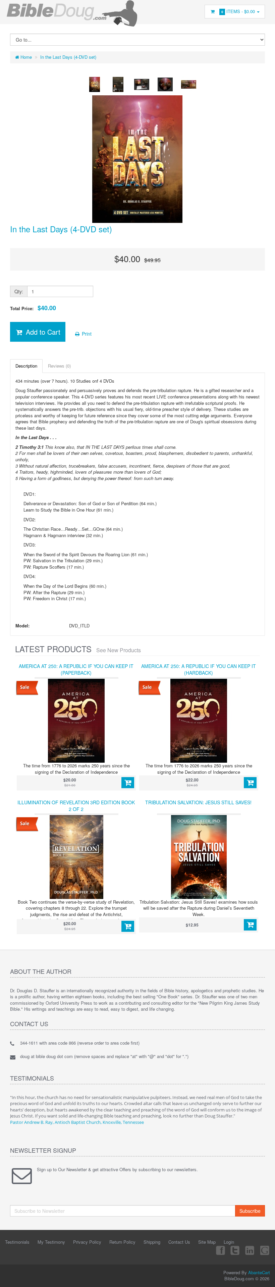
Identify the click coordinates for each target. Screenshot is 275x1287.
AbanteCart (259, 1272)
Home (25, 57)
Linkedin (250, 1250)
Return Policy (122, 1242)
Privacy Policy (87, 1242)
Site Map (207, 1242)
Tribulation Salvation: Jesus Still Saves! (198, 802)
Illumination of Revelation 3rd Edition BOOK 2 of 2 (76, 805)
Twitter (235, 1250)
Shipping (152, 1242)
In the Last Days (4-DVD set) (68, 57)
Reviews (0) (59, 366)
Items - (238, 11)
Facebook (220, 1250)
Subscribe (250, 1210)
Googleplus (265, 1250)
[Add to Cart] (127, 783)
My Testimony (51, 1242)
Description (26, 366)
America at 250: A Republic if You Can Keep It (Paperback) (76, 669)
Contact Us (179, 1242)
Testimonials (17, 1242)
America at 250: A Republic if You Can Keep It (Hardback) (198, 669)
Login (229, 1242)
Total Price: (33, 308)
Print (86, 333)
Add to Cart (42, 332)
